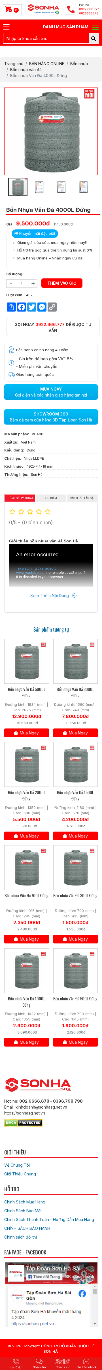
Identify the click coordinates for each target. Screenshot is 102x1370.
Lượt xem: (15, 295)
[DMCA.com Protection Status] (23, 1121)
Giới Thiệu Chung (20, 1173)
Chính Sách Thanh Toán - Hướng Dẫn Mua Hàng (49, 1219)
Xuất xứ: (11, 442)
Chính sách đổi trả (20, 1237)
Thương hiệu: (16, 474)
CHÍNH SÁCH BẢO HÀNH (27, 1228)
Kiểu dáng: (14, 450)
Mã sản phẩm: (16, 434)
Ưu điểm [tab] (51, 498)
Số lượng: (15, 274)
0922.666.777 (50, 324)
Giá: (10, 224)
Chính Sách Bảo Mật (23, 1210)
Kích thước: (14, 466)
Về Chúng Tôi (17, 1165)
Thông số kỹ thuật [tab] (19, 498)
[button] (92, 92)
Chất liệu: (12, 458)
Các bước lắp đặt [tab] (82, 498)
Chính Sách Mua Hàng (24, 1201)
